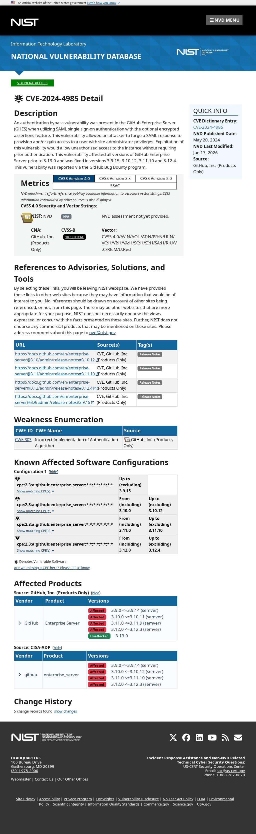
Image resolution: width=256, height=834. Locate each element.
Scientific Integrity (68, 804)
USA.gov (204, 804)
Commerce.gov (156, 804)
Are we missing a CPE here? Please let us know (52, 568)
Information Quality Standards (114, 804)
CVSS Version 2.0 (156, 178)
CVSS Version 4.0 (74, 178)
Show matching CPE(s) (34, 491)
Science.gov (183, 804)
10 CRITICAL (74, 237)
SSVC (115, 185)
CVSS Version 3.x (114, 178)
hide (53, 472)
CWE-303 (23, 439)
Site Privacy (25, 799)
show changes (65, 711)
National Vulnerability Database (76, 56)
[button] (224, 20)
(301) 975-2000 (24, 770)
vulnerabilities (32, 82)
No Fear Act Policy (178, 799)
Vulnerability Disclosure (138, 799)
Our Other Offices (72, 779)
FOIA (201, 799)
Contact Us (44, 779)
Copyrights (105, 799)
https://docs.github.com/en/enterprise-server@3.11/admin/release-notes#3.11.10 (55, 371)
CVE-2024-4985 (208, 127)
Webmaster (21, 779)
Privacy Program (78, 799)
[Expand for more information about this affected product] (20, 623)
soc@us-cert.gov (231, 770)
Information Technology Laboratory (48, 44)
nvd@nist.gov (102, 332)
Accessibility (49, 799)
